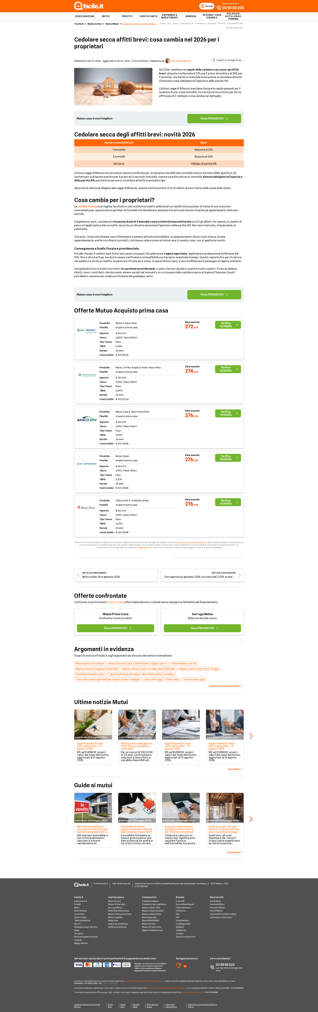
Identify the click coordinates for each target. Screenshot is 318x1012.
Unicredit (180, 901)
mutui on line (116, 602)
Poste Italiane (182, 920)
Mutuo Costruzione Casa (120, 914)
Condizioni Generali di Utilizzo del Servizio (87, 1006)
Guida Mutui (215, 901)
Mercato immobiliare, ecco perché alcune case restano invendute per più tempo (93, 830)
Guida (163, 23)
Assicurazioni (84, 16)
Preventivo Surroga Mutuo (154, 904)
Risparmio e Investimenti (169, 16)
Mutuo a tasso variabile (153, 910)
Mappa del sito (81, 943)
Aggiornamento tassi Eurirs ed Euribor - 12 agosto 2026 (222, 746)
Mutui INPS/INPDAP (150, 920)
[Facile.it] (88, 8)
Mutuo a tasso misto (151, 914)
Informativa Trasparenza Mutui (190, 542)
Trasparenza (143, 547)
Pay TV (77, 924)
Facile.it (79, 24)
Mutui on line (94, 24)
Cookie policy (123, 1006)
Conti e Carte (148, 16)
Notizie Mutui (216, 910)
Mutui (106, 16)
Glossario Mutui (217, 907)
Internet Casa (80, 910)
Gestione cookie (136, 1006)
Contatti (78, 940)
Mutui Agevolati (149, 917)
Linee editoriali (186, 23)
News (175, 23)
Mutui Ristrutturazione (118, 910)
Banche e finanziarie (185, 936)
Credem (180, 933)
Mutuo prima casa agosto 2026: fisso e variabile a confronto (137, 746)
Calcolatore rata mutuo (221, 917)
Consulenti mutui (235, 23)
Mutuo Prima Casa (116, 614)
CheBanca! (181, 930)
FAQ (169, 23)
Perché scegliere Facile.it (86, 936)
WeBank (180, 927)
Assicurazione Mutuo (118, 924)
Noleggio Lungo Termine (85, 927)
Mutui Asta (113, 920)
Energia (191, 16)
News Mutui (112, 24)
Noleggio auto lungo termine (233, 16)
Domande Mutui (217, 904)
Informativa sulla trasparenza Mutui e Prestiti (202, 1006)
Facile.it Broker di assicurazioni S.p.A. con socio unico (144, 981)
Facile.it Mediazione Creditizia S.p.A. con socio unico (166, 988)
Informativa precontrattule (171, 1006)
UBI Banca (181, 910)
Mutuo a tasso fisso (151, 907)
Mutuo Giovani (149, 924)
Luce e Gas (79, 914)
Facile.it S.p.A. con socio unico (192, 992)
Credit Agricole (183, 924)
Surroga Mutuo (202, 614)
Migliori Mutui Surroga (152, 930)
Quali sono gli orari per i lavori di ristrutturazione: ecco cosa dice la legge (224, 829)
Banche (222, 23)
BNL (178, 914)
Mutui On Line (114, 901)
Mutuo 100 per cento (151, 927)
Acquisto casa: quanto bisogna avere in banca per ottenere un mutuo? (179, 829)
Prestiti (127, 16)
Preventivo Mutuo (150, 901)
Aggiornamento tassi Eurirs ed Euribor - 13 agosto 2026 (178, 746)
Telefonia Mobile (82, 920)
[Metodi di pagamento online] (102, 964)
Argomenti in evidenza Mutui (223, 914)
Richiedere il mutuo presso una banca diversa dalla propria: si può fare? (136, 829)
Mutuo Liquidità (115, 917)
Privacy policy (110, 1006)
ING (177, 917)
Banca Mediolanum (185, 904)
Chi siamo (78, 933)
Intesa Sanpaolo (183, 907)
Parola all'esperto (234, 28)
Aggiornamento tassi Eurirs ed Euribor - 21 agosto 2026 (90, 746)
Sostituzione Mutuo (117, 927)
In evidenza (200, 23)
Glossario (212, 23)
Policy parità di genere (152, 1006)
